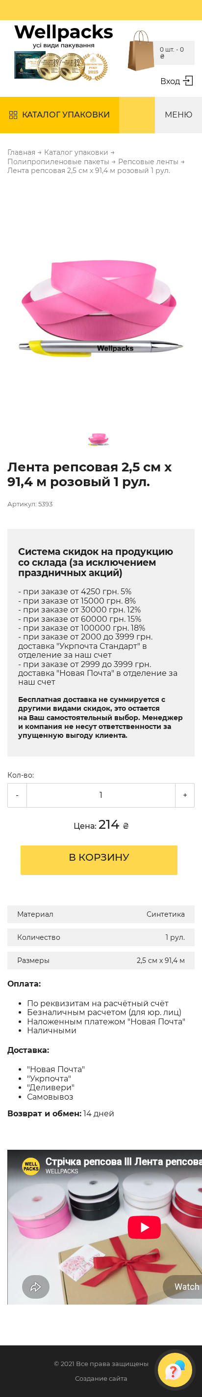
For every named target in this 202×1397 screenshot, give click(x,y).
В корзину (99, 857)
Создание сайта (101, 1378)
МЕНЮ (178, 114)
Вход (170, 81)
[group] (101, 296)
